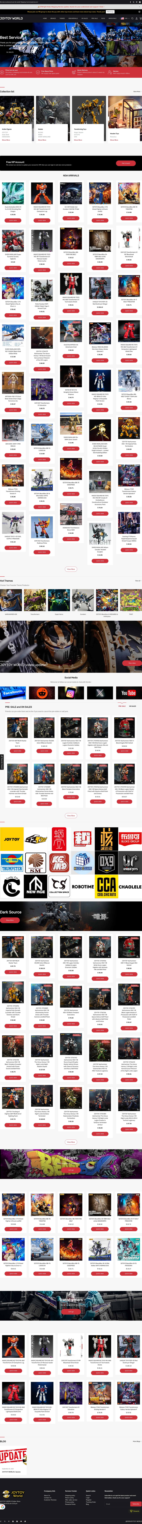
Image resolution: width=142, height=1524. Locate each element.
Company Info (49, 1491)
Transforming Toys (80, 129)
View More (136, 91)
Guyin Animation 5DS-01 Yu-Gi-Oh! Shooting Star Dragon (13, 209)
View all (137, 581)
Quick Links (90, 1491)
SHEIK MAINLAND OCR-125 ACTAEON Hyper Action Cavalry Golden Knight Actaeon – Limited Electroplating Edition (100, 448)
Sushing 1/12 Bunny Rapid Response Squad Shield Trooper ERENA (129, 539)
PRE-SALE (94, 18)
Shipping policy (70, 1495)
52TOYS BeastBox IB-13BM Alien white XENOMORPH (100, 257)
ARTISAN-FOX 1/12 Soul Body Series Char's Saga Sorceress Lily (13, 399)
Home (45, 18)
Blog (103, 18)
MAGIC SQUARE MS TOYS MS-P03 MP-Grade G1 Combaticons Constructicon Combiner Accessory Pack (100, 500)
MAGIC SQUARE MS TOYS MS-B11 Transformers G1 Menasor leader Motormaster (42, 1363)
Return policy (69, 1497)
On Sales (84, 18)
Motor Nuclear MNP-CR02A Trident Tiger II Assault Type (42, 306)
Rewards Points (70, 1504)
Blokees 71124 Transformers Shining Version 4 (13, 491)
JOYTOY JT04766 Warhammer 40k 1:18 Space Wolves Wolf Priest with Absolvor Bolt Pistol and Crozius (100, 1017)
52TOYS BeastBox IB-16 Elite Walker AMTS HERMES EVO (42, 496)
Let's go (71, 1170)
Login (88, 1497)
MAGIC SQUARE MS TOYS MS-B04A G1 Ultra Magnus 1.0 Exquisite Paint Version (42, 1409)
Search (88, 1495)
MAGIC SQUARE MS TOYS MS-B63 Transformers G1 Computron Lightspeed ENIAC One (13, 1409)
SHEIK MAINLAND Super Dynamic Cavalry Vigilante (13, 257)
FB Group (110, 12)
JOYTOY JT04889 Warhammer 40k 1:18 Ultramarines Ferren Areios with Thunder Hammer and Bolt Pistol (44, 791)
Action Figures (7, 129)
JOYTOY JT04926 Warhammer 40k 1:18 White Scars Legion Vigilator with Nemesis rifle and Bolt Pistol (100, 965)
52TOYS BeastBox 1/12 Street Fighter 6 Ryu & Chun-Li (13, 304)
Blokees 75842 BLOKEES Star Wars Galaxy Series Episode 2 (100, 349)
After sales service (71, 1500)
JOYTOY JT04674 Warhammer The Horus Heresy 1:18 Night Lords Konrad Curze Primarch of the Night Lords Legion (129, 1066)
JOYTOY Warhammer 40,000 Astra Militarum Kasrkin (42, 963)
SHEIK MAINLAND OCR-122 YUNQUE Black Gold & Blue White (13, 351)
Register (88, 1500)
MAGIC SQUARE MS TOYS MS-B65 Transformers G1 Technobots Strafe (71, 300)
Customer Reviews (50, 1500)
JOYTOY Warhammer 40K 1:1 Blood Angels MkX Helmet (129, 963)
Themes (62, 18)
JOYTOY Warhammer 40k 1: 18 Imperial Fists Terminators (129, 444)
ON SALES (132, 706)
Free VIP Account (15, 162)
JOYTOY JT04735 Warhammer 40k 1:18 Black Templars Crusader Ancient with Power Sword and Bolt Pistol (13, 1064)
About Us (47, 1495)
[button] (68, 928)
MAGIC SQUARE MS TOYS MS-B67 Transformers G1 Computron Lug (42, 209)
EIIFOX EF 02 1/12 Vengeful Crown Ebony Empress (71, 392)
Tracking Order (91, 1502)
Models (40, 129)
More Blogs (136, 1441)
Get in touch (126, 163)
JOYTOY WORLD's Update (11, 1472)
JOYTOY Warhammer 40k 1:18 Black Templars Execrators (71, 1012)
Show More (6, 140)
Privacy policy (69, 1502)
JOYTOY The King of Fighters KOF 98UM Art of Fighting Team (13, 1114)
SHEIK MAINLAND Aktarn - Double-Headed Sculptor (100, 550)
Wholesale (112, 18)
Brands (53, 18)
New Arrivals (73, 18)
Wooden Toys (114, 133)
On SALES (9, 52)
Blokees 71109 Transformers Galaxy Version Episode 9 (129, 491)
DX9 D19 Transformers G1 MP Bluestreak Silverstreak (129, 254)
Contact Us (47, 1497)
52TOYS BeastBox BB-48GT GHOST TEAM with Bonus (129, 396)
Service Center (71, 1491)
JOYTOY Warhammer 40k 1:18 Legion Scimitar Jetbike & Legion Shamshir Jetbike (71, 743)
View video (132, 663)
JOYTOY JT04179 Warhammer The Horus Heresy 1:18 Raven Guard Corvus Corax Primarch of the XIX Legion (42, 355)
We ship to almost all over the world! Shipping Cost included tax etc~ (19, 2)
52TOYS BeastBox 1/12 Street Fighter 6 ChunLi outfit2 (100, 209)
